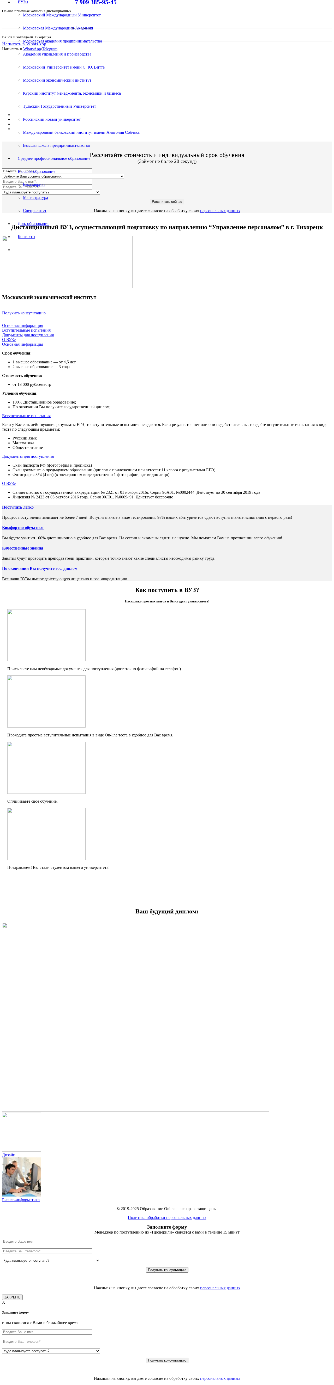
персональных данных (220, 211)
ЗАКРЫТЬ (12, 1297)
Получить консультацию (24, 313)
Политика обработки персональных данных (167, 1217)
